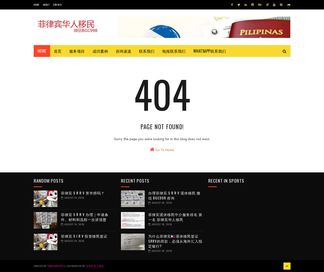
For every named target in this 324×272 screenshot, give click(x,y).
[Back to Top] (287, 266)
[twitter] (239, 4)
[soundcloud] (288, 4)
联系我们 (147, 51)
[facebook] (232, 4)
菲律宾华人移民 (95, 266)
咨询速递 (123, 51)
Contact (57, 4)
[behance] (260, 4)
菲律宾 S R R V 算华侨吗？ (83, 192)
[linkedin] (246, 4)
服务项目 (77, 51)
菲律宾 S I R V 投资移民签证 (84, 236)
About (46, 4)
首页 (58, 51)
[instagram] (252, 4)
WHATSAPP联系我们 (209, 51)
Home (36, 4)
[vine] (267, 4)
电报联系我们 (174, 51)
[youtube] (274, 4)
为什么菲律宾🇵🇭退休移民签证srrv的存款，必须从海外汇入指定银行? (175, 241)
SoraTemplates (56, 266)
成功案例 (100, 51)
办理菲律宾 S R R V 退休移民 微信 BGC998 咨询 (174, 195)
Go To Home (164, 150)
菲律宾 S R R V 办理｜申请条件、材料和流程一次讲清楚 (84, 217)
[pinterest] (281, 4)
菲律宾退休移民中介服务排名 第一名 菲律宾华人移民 (175, 217)
